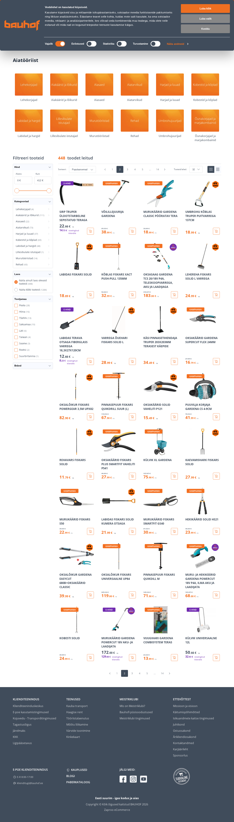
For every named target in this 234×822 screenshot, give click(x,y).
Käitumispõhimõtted (186, 712)
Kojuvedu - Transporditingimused (34, 718)
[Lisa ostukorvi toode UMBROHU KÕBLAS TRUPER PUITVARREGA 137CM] (216, 231)
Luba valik (205, 18)
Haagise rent (74, 712)
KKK (15, 737)
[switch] (91, 44)
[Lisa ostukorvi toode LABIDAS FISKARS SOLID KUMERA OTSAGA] (132, 531)
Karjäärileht (180, 749)
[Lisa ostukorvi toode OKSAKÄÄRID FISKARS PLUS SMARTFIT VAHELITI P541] (132, 476)
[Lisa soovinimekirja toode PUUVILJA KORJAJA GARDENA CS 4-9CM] (188, 397)
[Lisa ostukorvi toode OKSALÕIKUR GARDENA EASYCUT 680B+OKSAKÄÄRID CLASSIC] (90, 594)
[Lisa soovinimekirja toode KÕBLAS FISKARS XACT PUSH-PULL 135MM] (104, 267)
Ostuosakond (181, 731)
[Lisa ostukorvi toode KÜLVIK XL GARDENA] (174, 476)
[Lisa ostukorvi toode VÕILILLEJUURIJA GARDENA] (132, 231)
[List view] (217, 169)
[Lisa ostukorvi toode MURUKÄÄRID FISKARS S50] (90, 531)
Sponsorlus (180, 755)
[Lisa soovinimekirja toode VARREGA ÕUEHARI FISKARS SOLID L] (104, 330)
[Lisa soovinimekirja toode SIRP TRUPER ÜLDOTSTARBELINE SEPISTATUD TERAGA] (62, 204)
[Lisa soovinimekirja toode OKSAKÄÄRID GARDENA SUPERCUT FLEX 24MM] (188, 330)
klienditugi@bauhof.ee (30, 783)
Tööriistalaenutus (77, 718)
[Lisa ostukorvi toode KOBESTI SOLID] (90, 657)
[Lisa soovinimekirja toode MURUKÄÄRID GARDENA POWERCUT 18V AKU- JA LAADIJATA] (104, 631)
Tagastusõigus (22, 724)
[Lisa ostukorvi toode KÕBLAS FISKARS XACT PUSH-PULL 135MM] (132, 294)
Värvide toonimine (78, 731)
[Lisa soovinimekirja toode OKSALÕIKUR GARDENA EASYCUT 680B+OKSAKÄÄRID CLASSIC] (62, 567)
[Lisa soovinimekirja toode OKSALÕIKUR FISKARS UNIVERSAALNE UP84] (104, 567)
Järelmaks (19, 731)
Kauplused (78, 770)
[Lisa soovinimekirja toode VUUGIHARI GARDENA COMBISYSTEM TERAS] (146, 631)
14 (157, 169)
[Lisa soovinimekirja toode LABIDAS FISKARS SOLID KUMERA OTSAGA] (104, 512)
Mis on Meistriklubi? (132, 706)
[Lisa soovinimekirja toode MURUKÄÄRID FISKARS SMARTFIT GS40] (146, 512)
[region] (139, 420)
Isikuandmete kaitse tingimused (193, 718)
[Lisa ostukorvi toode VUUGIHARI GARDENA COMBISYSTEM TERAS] (174, 657)
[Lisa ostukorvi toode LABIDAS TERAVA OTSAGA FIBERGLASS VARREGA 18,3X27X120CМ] (90, 361)
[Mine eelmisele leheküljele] (105, 169)
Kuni (38, 173)
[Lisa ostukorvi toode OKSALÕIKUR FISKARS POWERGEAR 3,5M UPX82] (90, 416)
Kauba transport (77, 706)
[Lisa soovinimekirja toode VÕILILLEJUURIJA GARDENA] (104, 204)
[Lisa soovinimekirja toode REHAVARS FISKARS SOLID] (62, 452)
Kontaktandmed (183, 743)
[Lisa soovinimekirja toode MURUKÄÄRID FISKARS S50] (62, 512)
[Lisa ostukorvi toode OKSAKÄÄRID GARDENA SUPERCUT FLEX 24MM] (216, 361)
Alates (19, 173)
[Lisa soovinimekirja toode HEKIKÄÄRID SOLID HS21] (188, 512)
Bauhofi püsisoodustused (136, 712)
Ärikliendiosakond (184, 737)
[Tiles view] (210, 169)
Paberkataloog (78, 782)
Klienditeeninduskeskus (28, 706)
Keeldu (205, 28)
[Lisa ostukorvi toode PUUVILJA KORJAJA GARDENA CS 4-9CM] (216, 416)
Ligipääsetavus (22, 743)
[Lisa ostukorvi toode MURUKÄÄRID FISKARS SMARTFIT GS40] (174, 531)
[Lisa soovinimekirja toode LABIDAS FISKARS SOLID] (62, 267)
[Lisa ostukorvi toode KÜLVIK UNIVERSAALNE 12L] (216, 657)
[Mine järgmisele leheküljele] (164, 169)
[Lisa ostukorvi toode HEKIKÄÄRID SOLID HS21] (216, 531)
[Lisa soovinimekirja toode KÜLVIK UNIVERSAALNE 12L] (188, 631)
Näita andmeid (175, 43)
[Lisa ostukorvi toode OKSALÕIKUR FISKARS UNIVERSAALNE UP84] (132, 594)
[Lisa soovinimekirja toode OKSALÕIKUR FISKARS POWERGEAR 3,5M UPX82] (62, 397)
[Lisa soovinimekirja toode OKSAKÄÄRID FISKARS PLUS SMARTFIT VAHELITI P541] (104, 452)
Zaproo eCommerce (117, 810)
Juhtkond (179, 724)
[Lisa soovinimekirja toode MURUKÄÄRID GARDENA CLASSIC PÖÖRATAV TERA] (146, 204)
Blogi (70, 776)
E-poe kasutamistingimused (31, 712)
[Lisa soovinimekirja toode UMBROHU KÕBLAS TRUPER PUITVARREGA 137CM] (188, 204)
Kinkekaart (73, 737)
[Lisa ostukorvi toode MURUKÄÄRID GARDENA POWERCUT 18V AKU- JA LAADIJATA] (132, 657)
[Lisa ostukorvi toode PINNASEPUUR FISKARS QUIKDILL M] (174, 594)
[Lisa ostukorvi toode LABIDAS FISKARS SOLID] (90, 294)
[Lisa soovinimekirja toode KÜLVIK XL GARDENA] (146, 452)
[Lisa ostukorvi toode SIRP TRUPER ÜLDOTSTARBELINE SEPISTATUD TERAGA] (90, 231)
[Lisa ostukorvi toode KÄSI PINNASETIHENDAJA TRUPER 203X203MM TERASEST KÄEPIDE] (174, 361)
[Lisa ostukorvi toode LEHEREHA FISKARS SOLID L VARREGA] (216, 294)
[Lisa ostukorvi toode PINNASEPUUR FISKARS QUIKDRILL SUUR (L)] (132, 416)
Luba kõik (205, 8)
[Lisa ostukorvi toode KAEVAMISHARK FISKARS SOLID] (216, 476)
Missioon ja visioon (185, 706)
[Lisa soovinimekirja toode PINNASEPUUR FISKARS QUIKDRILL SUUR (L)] (104, 397)
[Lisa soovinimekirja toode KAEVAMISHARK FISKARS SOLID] (188, 452)
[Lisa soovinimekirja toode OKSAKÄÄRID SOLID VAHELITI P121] (146, 397)
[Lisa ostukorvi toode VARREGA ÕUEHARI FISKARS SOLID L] (132, 361)
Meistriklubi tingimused (135, 718)
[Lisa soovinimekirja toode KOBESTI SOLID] (62, 631)
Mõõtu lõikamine (77, 724)
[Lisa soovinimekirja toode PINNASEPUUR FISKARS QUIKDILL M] (146, 567)
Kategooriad (21, 201)
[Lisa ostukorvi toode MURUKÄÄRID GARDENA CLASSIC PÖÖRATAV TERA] (174, 231)
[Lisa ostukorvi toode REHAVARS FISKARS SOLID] (90, 476)
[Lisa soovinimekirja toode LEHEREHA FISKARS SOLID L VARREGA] (188, 267)
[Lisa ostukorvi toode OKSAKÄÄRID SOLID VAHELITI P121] (174, 416)
